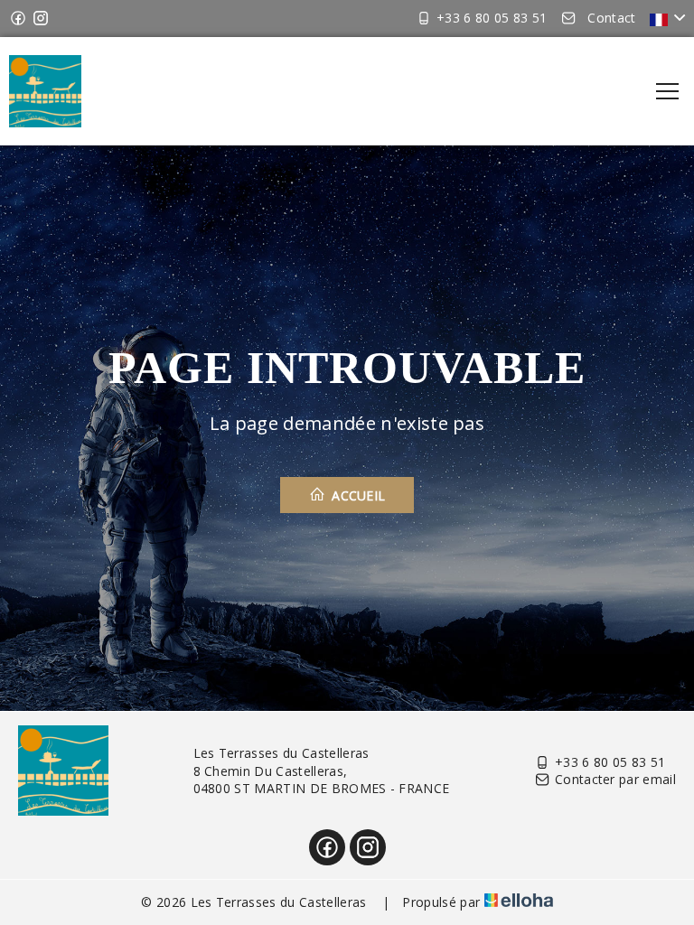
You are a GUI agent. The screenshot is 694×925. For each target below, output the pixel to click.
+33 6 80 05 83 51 (610, 762)
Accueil (357, 495)
